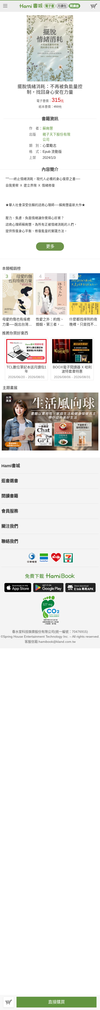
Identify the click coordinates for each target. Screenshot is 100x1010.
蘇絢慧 (48, 128)
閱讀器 (74, 6)
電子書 (49, 6)
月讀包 (62, 6)
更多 (50, 246)
